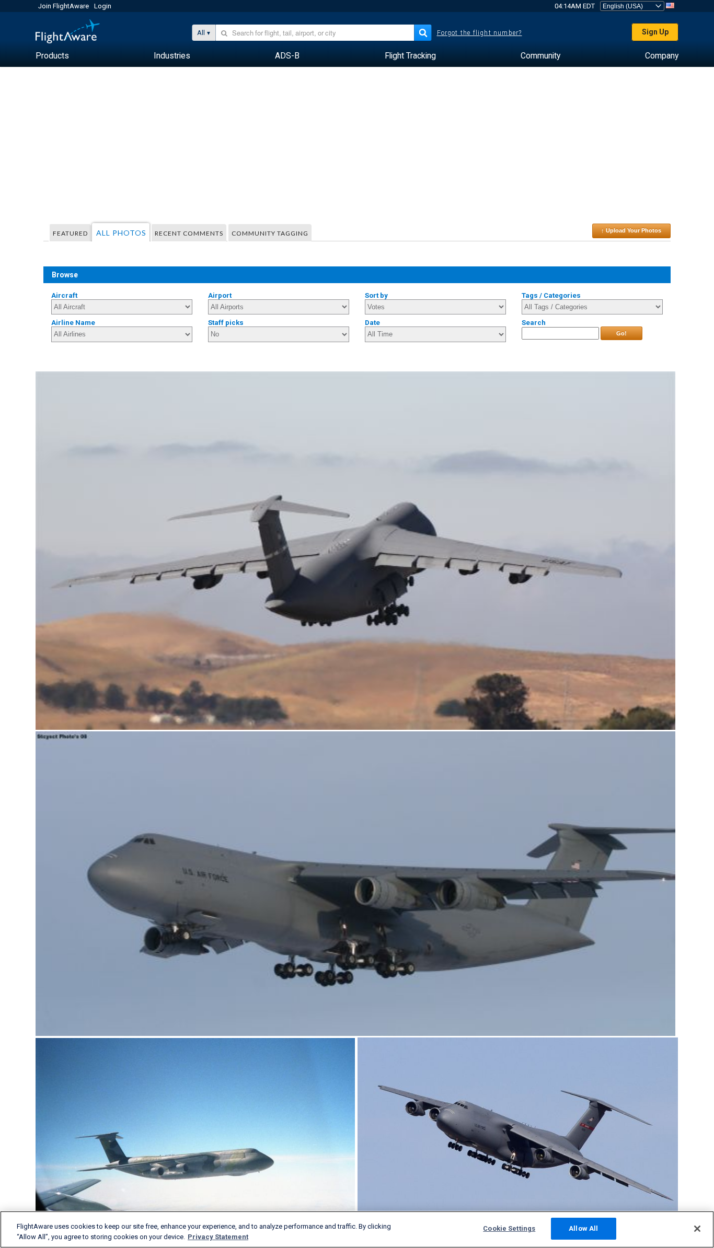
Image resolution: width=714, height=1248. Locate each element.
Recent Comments (189, 233)
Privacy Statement (218, 1237)
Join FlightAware (63, 6)
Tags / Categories (551, 295)
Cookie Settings (509, 1228)
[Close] (697, 1228)
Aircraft (64, 295)
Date (372, 322)
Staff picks (226, 322)
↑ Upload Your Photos (631, 230)
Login (102, 6)
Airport (220, 295)
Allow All (583, 1228)
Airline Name (73, 322)
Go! (621, 333)
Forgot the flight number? (479, 33)
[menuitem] (52, 56)
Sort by (376, 295)
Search (534, 322)
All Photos (121, 232)
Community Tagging (270, 233)
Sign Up (655, 32)
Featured (70, 233)
